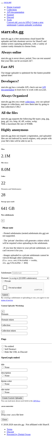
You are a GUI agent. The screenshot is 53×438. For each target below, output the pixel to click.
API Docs (36, 401)
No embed (9, 346)
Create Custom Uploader (12, 398)
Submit (5, 295)
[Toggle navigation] (2, 3)
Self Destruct (10, 349)
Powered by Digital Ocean (19, 434)
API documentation (15, 12)
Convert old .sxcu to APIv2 (19, 22)
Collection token (8, 330)
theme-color (6, 381)
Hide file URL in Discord (16, 352)
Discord (10, 17)
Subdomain (6, 273)
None (7, 367)
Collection (5, 325)
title (2, 364)
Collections (12, 9)
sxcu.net (7, 2)
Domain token (7, 319)
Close (4, 420)
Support (10, 15)
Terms (9, 429)
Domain (4, 278)
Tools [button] (9, 20)
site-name (5, 389)
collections (30, 102)
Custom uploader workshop (29, 25)
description (6, 373)
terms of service (7, 300)
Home (13, 7)
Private (8, 281)
